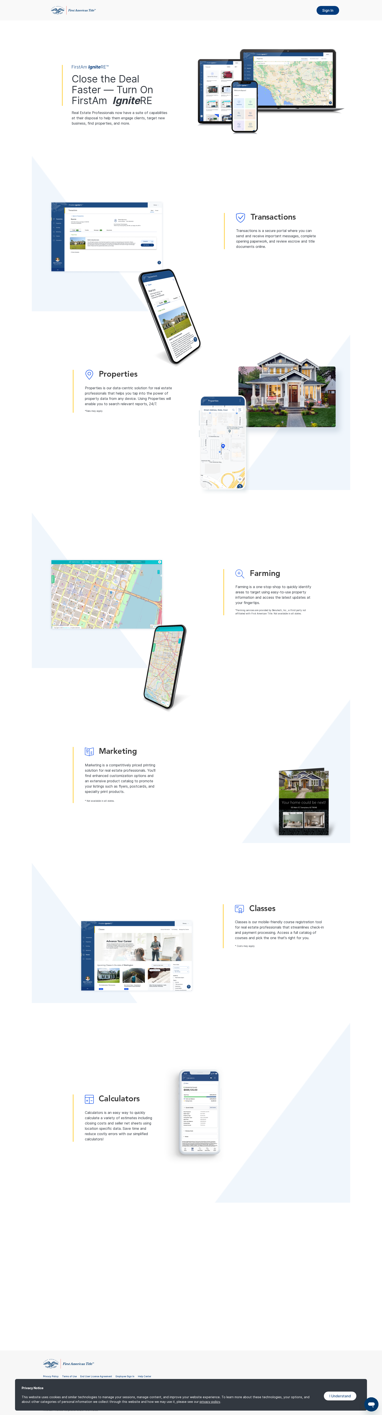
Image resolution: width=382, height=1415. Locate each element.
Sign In (327, 10)
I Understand (340, 1396)
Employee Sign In (125, 1376)
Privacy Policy (51, 1376)
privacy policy (210, 1402)
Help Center (144, 1376)
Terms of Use (69, 1376)
